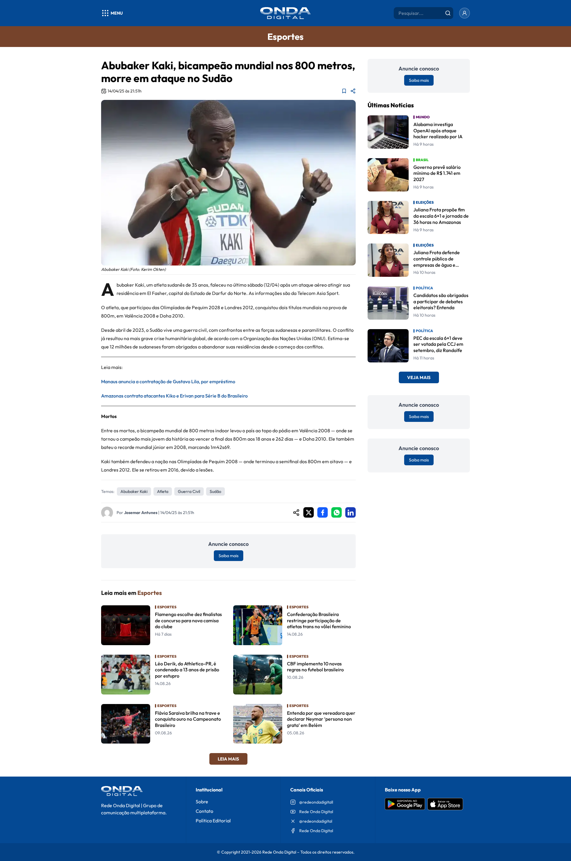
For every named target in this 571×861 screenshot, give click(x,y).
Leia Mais (228, 759)
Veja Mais (419, 378)
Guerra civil (189, 491)
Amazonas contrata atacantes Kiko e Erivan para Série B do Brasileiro (174, 396)
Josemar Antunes (140, 512)
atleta (162, 491)
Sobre (202, 802)
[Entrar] (464, 13)
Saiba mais (229, 555)
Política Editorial (213, 821)
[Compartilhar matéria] (353, 91)
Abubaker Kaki (134, 491)
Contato (204, 811)
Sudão (215, 491)
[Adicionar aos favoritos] (344, 91)
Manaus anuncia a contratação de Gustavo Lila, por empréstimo (168, 381)
